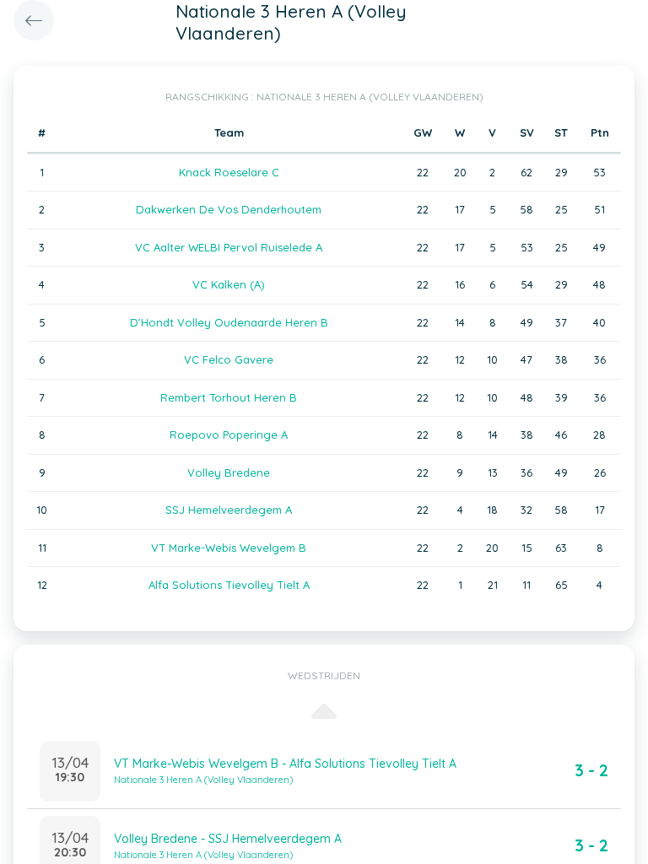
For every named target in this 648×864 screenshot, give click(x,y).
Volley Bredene (228, 472)
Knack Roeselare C (229, 172)
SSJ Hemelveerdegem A (228, 509)
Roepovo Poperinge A (229, 434)
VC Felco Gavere (228, 359)
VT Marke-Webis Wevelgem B (228, 547)
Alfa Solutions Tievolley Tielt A (229, 584)
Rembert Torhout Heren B (228, 397)
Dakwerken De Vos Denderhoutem (228, 209)
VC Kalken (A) (228, 284)
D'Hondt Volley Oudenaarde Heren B (229, 322)
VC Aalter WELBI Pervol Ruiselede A (228, 247)
